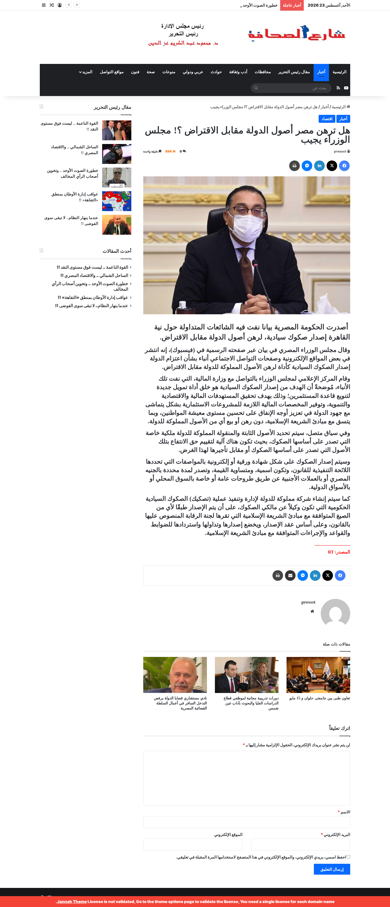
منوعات (168, 72)
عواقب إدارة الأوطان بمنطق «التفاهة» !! (92, 297)
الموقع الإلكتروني (228, 834)
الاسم (344, 811)
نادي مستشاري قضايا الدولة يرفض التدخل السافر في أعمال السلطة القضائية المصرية (180, 703)
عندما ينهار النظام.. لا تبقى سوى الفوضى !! (91, 305)
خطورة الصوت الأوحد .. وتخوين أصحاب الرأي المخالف (233, 5)
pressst (340, 151)
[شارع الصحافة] (230, 37)
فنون (135, 72)
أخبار (321, 72)
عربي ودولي (193, 72)
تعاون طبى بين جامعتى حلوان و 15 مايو (318, 698)
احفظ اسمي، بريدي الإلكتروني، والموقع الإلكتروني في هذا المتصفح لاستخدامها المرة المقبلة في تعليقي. (261, 857)
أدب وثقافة (238, 72)
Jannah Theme (72, 901)
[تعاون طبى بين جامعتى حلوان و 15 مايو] (318, 675)
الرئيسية (339, 72)
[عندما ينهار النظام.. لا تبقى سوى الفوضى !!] (116, 225)
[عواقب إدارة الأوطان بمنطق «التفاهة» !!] (116, 201)
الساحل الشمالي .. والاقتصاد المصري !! (94, 275)
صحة (151, 72)
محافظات (263, 72)
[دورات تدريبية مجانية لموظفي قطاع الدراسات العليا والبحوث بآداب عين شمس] (247, 675)
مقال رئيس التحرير (294, 72)
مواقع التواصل (112, 72)
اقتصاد (327, 118)
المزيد (87, 72)
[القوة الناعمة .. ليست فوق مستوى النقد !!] (116, 130)
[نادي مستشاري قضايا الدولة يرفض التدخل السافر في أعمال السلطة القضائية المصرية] (175, 675)
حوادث (216, 72)
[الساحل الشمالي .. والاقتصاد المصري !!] (116, 154)
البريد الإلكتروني (335, 834)
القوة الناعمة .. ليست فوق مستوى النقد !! (92, 267)
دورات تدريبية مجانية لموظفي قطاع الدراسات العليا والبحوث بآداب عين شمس (251, 703)
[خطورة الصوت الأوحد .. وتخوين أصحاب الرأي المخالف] (116, 177)
